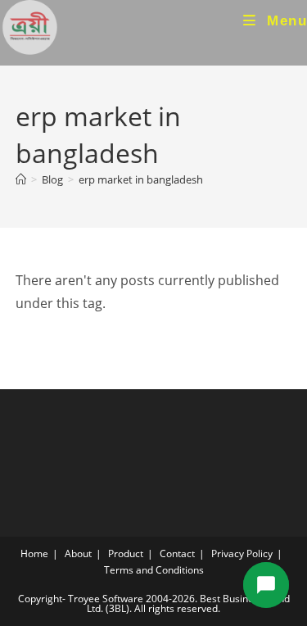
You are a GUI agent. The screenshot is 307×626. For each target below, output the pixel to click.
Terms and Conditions (154, 570)
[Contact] (266, 585)
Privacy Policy (242, 553)
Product (125, 553)
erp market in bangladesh (141, 179)
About (78, 553)
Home (34, 553)
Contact (177, 553)
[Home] (21, 179)
